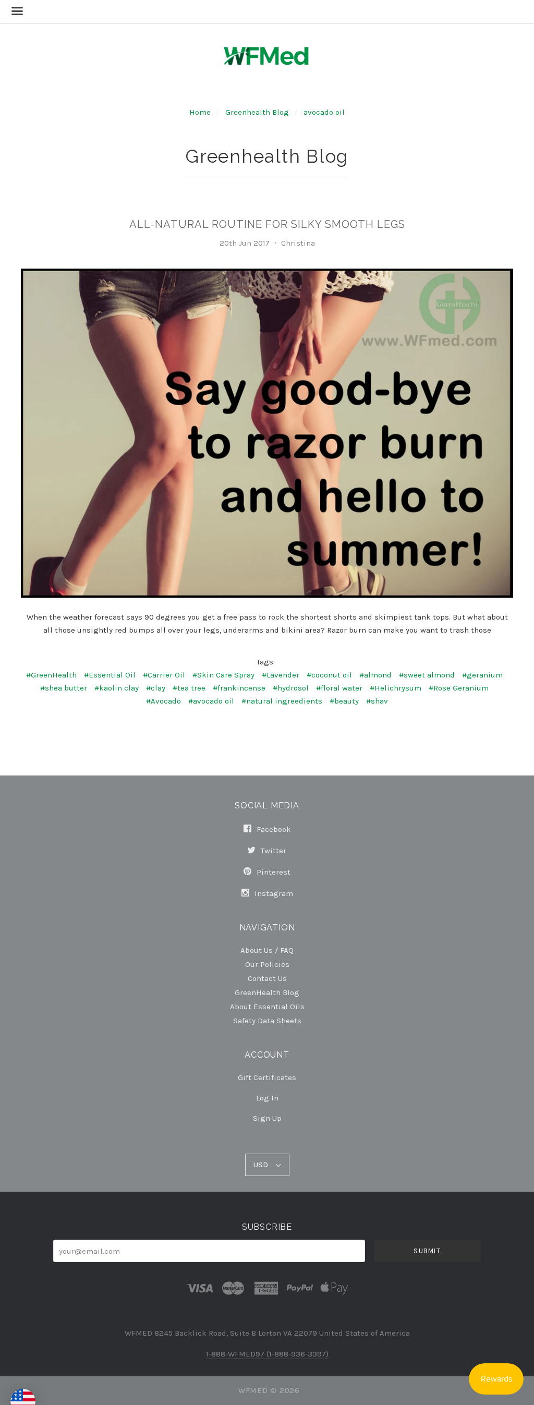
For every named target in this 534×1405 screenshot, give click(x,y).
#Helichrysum (395, 688)
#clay (155, 688)
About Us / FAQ (267, 950)
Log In (267, 1098)
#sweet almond (427, 675)
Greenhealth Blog (257, 112)
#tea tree (189, 688)
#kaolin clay (116, 688)
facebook (272, 829)
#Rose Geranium (459, 688)
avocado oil (324, 112)
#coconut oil (329, 675)
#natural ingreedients (281, 701)
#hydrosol (291, 688)
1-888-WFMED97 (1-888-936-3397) (267, 1354)
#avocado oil (211, 701)
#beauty (344, 701)
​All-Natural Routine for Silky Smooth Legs (267, 224)
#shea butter (63, 688)
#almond (375, 675)
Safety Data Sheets (267, 1020)
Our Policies (267, 964)
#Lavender (280, 675)
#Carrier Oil (164, 675)
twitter (272, 850)
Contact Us (267, 978)
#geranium (482, 675)
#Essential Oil (110, 675)
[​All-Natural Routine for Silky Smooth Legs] (267, 433)
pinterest (272, 872)
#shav (377, 701)
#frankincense (239, 688)
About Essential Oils (267, 1006)
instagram (272, 893)
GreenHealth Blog (267, 992)
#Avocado (163, 701)
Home (200, 112)
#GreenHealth (51, 675)
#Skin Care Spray (223, 675)
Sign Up (267, 1117)
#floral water (339, 688)
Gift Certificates (267, 1077)
